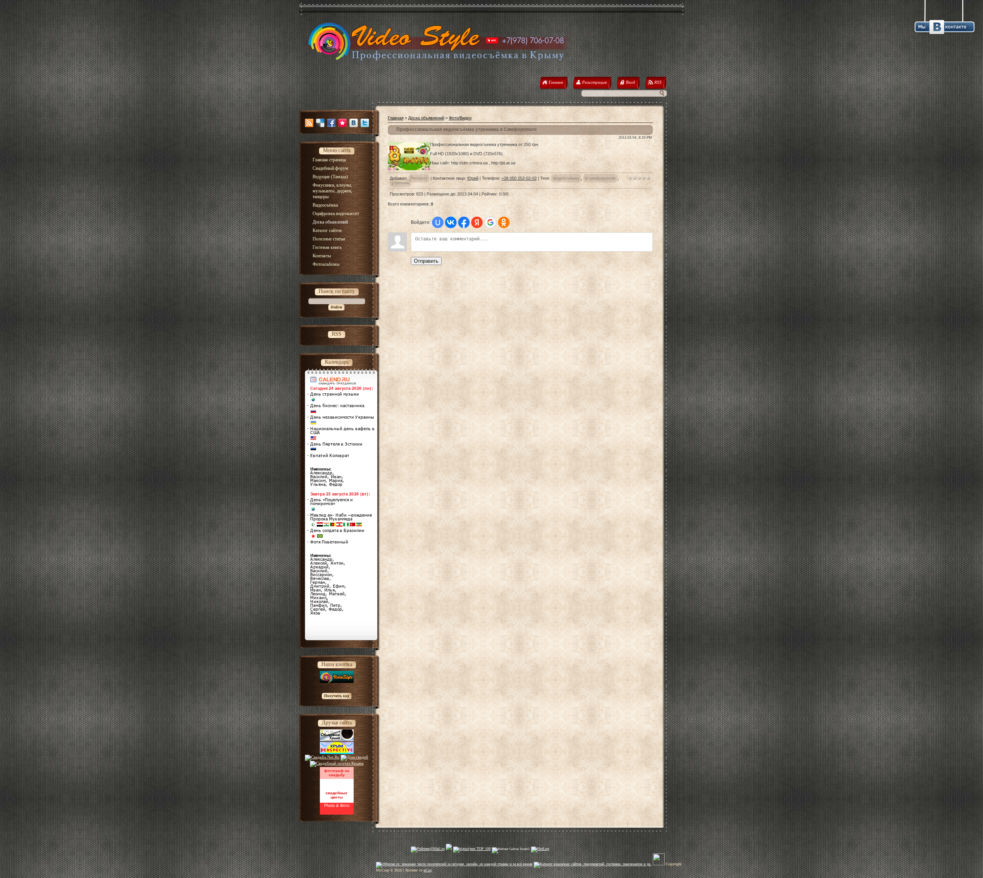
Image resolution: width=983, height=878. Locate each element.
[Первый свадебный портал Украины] (337, 763)
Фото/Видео (460, 118)
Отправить (426, 261)
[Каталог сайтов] (659, 864)
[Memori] (342, 123)
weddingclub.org (336, 782)
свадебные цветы (337, 795)
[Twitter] (365, 123)
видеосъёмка (566, 178)
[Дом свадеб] (354, 757)
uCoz (428, 870)
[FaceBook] (331, 123)
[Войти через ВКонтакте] (451, 222)
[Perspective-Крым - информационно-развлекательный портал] (337, 752)
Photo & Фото (336, 805)
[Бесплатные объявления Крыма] (337, 739)
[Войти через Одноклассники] (504, 222)
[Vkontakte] (353, 123)
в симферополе (600, 178)
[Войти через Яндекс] (477, 222)
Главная (396, 118)
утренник (400, 183)
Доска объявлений (426, 118)
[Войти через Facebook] (464, 222)
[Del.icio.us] (320, 123)
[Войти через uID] (438, 222)
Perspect (418, 178)
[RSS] (309, 123)
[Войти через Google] (490, 222)
